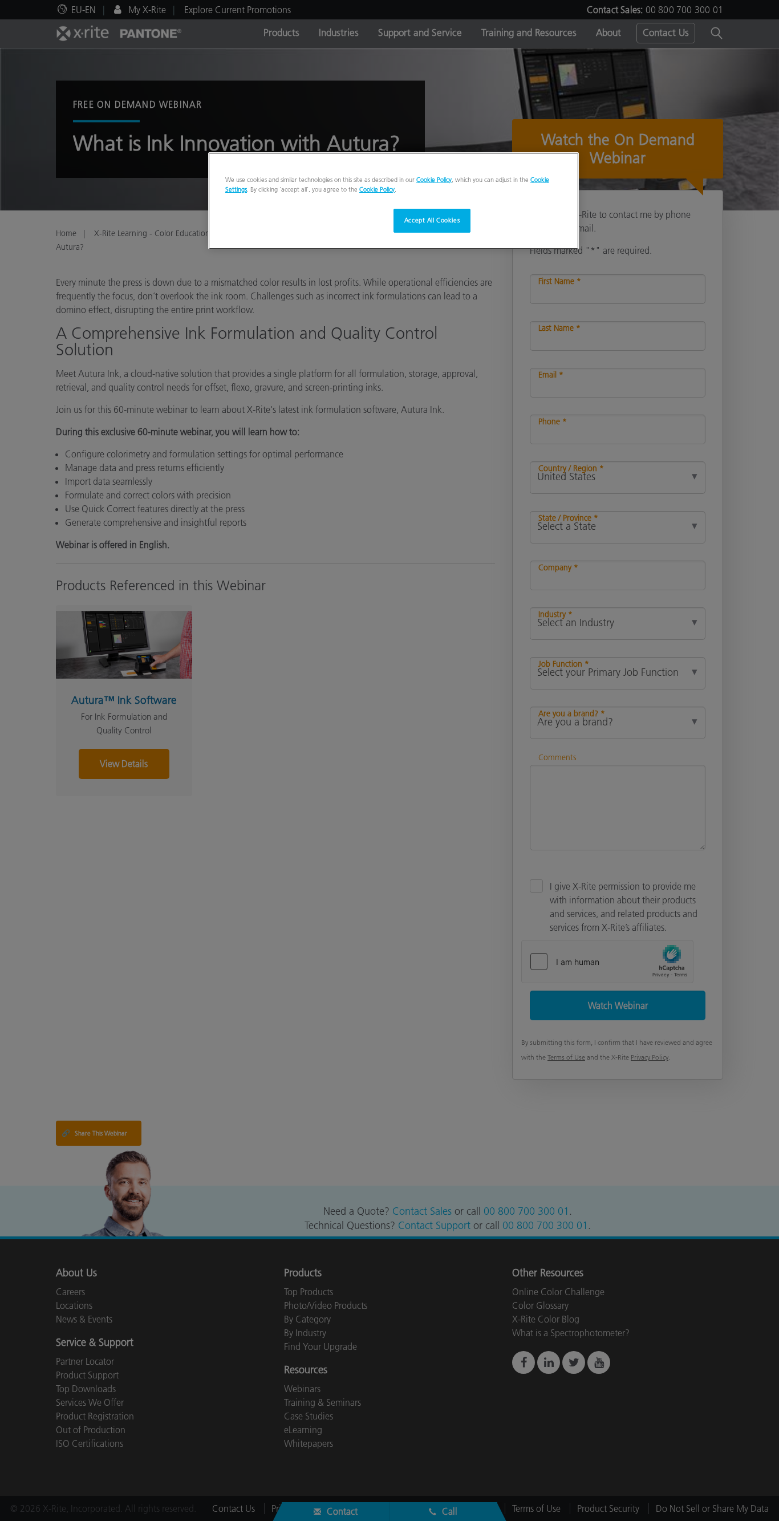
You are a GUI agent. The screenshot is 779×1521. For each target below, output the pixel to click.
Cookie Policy (434, 180)
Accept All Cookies (432, 220)
